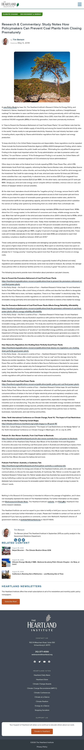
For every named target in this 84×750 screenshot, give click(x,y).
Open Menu (79, 4)
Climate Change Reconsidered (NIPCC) (42, 688)
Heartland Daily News (42, 675)
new (10, 107)
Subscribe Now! (11, 602)
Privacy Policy (42, 747)
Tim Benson (18, 40)
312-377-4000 (42, 652)
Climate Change (10, 14)
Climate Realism (42, 701)
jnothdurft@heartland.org (30, 520)
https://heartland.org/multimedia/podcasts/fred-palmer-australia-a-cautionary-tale (34, 466)
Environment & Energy (30, 14)
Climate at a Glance (42, 697)
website (51, 502)
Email (19, 539)
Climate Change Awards (42, 684)
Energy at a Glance (42, 706)
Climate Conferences (42, 693)
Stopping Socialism (42, 710)
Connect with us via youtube (44, 661)
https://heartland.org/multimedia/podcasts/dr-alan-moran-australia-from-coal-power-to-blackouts (39, 439)
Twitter (23, 539)
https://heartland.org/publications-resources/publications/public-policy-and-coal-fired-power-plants (40, 384)
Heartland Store (42, 680)
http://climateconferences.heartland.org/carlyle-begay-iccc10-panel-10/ (29, 424)
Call (15, 539)
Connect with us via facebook (35, 661)
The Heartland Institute (11, 4)
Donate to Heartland (42, 731)
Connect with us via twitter (39, 661)
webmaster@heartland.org (42, 655)
